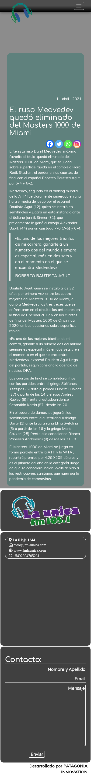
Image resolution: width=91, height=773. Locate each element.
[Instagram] (77, 144)
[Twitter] (59, 144)
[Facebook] (50, 144)
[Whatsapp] (68, 144)
